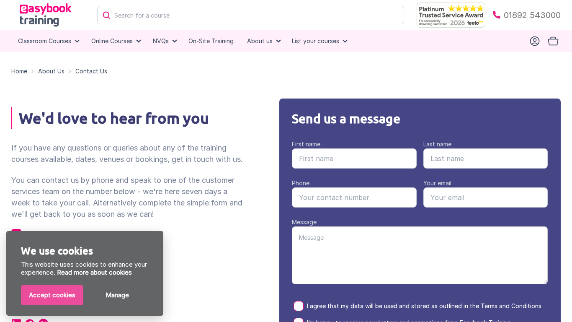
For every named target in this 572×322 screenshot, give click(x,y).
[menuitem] (211, 41)
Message (304, 222)
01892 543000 (532, 15)
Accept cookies (52, 295)
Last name (437, 144)
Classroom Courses (44, 40)
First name (306, 144)
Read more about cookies (94, 272)
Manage (117, 295)
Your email (437, 183)
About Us (51, 71)
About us (260, 40)
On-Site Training (211, 40)
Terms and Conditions (511, 305)
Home (19, 71)
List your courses (315, 40)
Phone (300, 183)
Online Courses (112, 40)
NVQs (161, 40)
